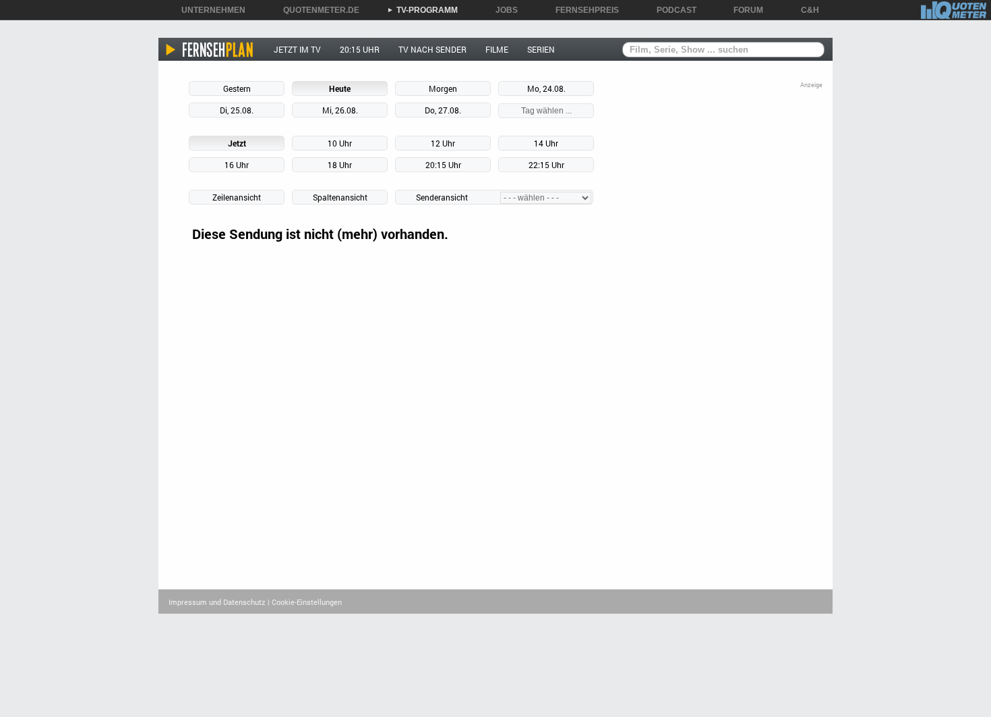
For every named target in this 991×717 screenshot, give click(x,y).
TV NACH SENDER (432, 49)
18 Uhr (340, 164)
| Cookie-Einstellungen (305, 602)
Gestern (237, 88)
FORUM (743, 10)
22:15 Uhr (546, 164)
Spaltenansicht (340, 197)
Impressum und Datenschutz (217, 602)
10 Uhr (340, 143)
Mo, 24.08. (546, 88)
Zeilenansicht (236, 197)
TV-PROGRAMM (422, 10)
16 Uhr (236, 164)
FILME (496, 49)
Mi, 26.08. (340, 110)
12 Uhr (443, 143)
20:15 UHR (360, 49)
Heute (340, 88)
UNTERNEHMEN (208, 10)
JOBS (502, 10)
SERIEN (541, 49)
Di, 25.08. (236, 110)
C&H (805, 10)
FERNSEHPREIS (582, 10)
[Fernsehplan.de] (210, 49)
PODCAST (671, 10)
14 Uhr (546, 143)
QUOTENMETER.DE (316, 10)
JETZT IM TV (297, 49)
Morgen (443, 88)
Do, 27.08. (443, 110)
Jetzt (237, 143)
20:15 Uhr (443, 164)
